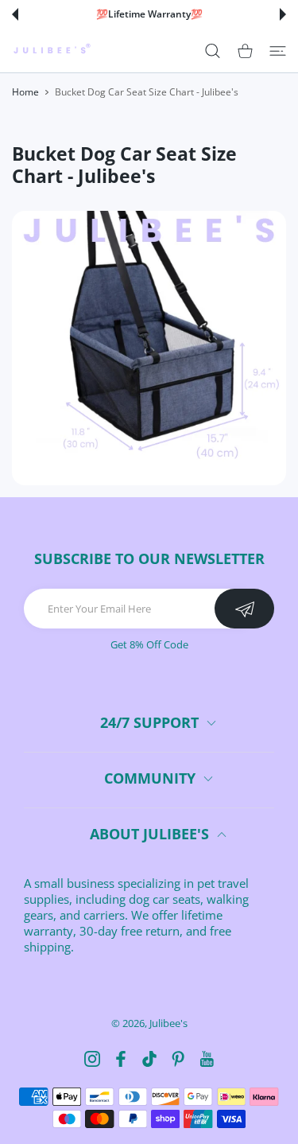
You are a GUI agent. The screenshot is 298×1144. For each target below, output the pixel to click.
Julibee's (168, 1023)
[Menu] (277, 50)
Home (25, 92)
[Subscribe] (244, 608)
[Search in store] (212, 50)
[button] (15, 14)
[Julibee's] (51, 50)
